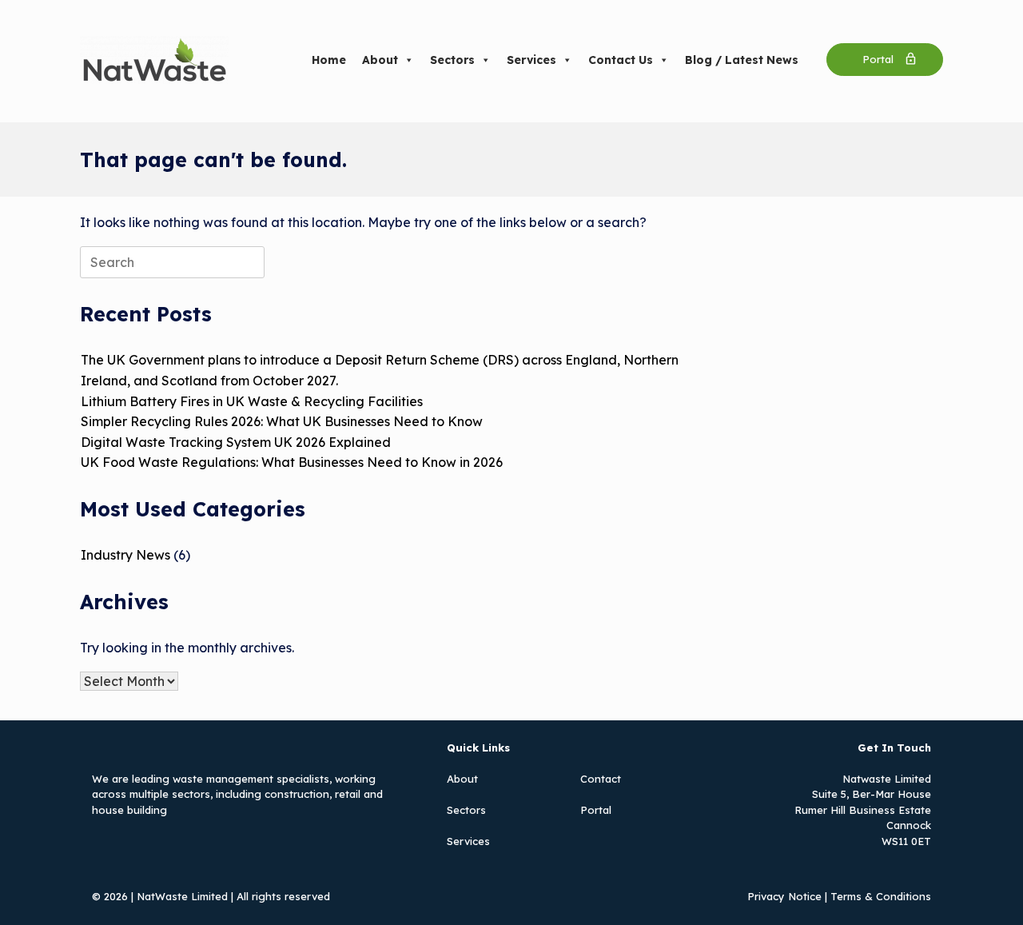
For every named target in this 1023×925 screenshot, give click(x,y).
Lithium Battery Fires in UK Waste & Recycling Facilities (252, 401)
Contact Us (620, 60)
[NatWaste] (154, 60)
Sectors (452, 60)
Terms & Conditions (880, 896)
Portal (595, 809)
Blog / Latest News (741, 60)
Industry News (125, 555)
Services (531, 60)
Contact (600, 778)
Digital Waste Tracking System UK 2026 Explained (236, 442)
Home (329, 60)
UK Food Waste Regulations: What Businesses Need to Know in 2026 (292, 462)
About (380, 60)
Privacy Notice (784, 896)
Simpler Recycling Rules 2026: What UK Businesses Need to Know (282, 421)
